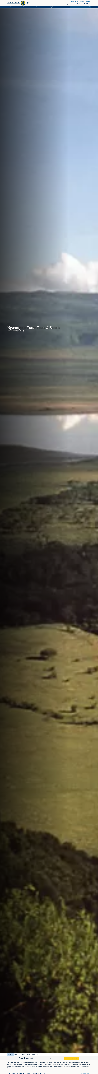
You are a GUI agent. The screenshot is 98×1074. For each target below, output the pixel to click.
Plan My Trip (51, 7)
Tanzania (10, 1054)
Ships (28, 1054)
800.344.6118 (84, 3)
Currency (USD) (74, 1)
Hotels (33, 1054)
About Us (38, 7)
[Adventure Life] (18, 2)
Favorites (88, 1)
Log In (81, 1)
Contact (63, 7)
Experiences (26, 7)
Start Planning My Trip (71, 1058)
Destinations (13, 7)
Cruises (23, 1054)
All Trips (17, 1054)
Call (56, 1058)
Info (37, 1054)
